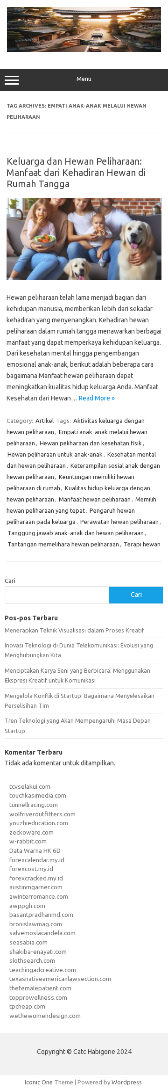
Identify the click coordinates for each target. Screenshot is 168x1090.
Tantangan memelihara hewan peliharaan (63, 544)
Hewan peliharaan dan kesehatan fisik (91, 443)
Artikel (44, 420)
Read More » (97, 398)
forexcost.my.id (31, 868)
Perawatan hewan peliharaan (119, 521)
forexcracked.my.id (36, 878)
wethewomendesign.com (45, 1015)
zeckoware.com (31, 832)
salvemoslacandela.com (42, 933)
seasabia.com (28, 942)
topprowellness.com (38, 997)
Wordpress (127, 1082)
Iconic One (39, 1082)
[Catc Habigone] (84, 49)
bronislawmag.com (35, 924)
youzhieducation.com (38, 823)
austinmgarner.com (36, 887)
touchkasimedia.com (37, 795)
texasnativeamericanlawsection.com (60, 978)
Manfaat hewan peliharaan (95, 499)
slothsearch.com (32, 960)
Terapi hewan (142, 544)
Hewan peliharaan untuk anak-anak (55, 454)
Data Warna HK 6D (35, 850)
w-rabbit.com (28, 841)
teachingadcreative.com (42, 970)
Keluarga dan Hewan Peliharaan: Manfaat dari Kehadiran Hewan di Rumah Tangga (76, 172)
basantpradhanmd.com (41, 914)
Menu (84, 78)
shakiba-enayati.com (38, 951)
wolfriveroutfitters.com (42, 814)
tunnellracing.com (33, 804)
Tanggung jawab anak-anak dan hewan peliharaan (75, 533)
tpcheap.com (27, 1006)
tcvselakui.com (29, 786)
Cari (10, 580)
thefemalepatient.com (40, 988)
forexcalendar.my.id (36, 860)
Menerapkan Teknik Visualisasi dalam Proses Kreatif (74, 630)
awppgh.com (27, 905)
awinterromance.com (38, 896)
